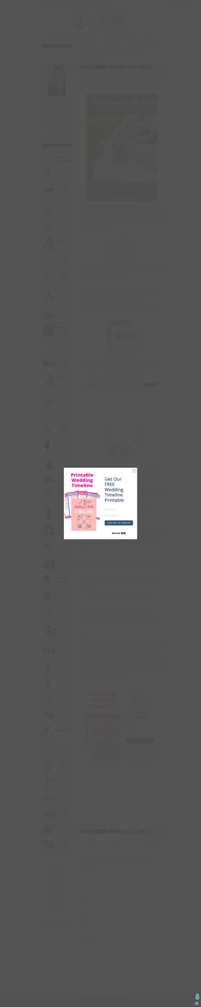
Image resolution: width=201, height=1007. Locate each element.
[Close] (134, 471)
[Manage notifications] (196, 1003)
